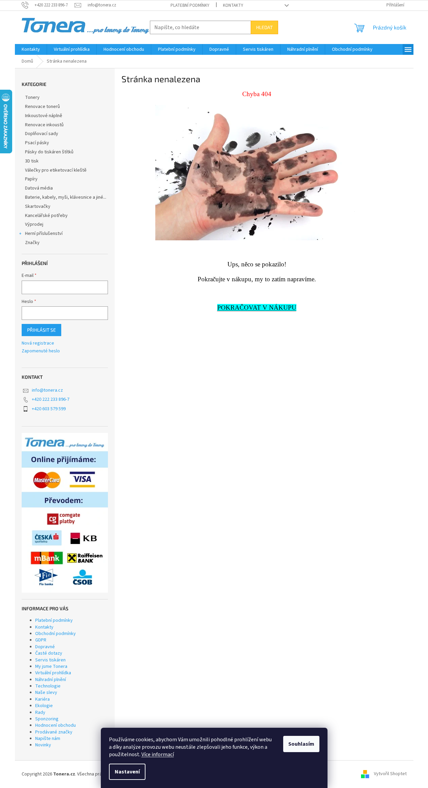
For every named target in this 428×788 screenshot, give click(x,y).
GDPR (40, 640)
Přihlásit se (41, 330)
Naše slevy (46, 692)
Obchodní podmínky (55, 633)
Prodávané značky (53, 732)
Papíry (31, 179)
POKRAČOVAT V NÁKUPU (256, 307)
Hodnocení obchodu (55, 725)
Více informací (157, 754)
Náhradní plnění (50, 679)
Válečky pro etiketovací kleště (56, 170)
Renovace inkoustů (44, 125)
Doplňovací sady (41, 133)
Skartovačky (37, 206)
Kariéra (42, 699)
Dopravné (45, 646)
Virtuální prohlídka (53, 673)
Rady (40, 712)
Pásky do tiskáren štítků (49, 152)
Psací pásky (37, 142)
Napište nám (47, 738)
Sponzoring (47, 719)
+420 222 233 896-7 (50, 399)
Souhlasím (301, 744)
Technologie (48, 686)
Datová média (39, 188)
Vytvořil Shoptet (390, 774)
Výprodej (34, 224)
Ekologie (44, 705)
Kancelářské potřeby (46, 215)
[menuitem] (31, 49)
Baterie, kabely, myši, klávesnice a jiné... (65, 197)
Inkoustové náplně (43, 115)
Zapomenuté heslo (41, 351)
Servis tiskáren (50, 660)
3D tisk (32, 161)
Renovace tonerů (42, 106)
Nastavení (127, 771)
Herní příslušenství (44, 233)
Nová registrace (38, 343)
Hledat (264, 27)
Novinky (43, 745)
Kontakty (233, 5)
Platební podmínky (190, 5)
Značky (32, 242)
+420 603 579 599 (49, 409)
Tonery (32, 97)
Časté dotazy (48, 653)
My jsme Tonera (51, 666)
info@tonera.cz (47, 390)
